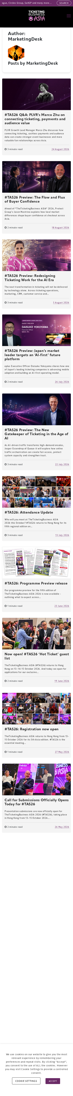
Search (64, 3)
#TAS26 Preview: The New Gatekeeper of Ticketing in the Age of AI (36, 434)
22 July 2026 (62, 464)
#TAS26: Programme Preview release (36, 583)
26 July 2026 (62, 381)
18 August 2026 (60, 227)
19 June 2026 (61, 680)
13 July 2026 (62, 535)
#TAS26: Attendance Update (29, 512)
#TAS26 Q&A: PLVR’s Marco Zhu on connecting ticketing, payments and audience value (35, 119)
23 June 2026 (61, 605)
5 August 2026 (61, 302)
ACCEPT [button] (53, 1081)
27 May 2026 (62, 751)
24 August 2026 (60, 149)
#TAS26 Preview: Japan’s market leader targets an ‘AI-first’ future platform (32, 355)
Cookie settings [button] (26, 1081)
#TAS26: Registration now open (32, 729)
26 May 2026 (62, 826)
